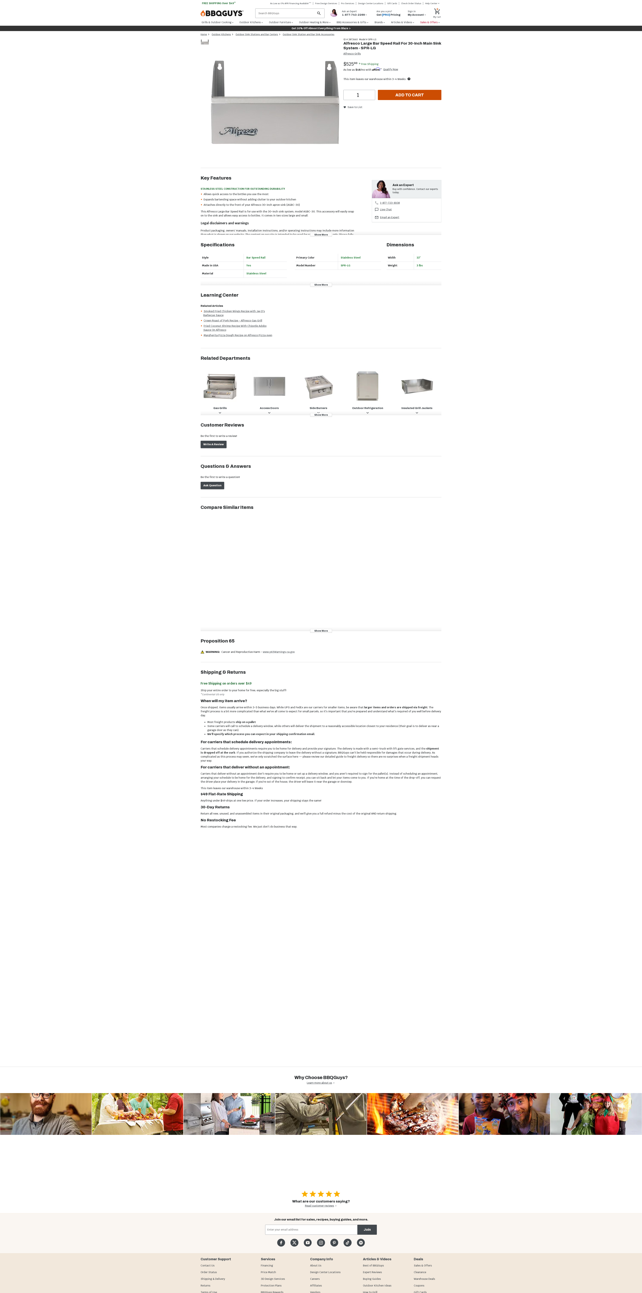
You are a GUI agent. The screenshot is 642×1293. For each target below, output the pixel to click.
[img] (274, 103)
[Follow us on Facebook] (281, 1243)
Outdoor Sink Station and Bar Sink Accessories (308, 34)
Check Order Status (411, 3)
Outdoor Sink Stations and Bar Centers (257, 34)
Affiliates (316, 1285)
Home (204, 34)
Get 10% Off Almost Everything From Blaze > (321, 28)
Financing (267, 1265)
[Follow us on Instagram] (321, 1243)
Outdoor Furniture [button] (280, 22)
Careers (315, 1279)
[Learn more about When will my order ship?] (409, 79)
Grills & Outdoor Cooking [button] (216, 22)
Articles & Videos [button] (401, 22)
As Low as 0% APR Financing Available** (290, 3)
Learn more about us (319, 1083)
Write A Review (213, 444)
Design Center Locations (370, 3)
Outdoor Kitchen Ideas (377, 1285)
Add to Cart (409, 95)
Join (367, 1229)
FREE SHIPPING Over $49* (219, 3)
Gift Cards (392, 3)
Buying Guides (372, 1279)
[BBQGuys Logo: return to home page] (227, 13)
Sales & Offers (423, 1265)
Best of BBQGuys (373, 1265)
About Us (315, 1265)
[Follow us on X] (294, 1243)
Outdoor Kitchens (221, 34)
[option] (205, 45)
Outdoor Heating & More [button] (314, 22)
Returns (205, 1285)
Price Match (268, 1272)
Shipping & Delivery (213, 1279)
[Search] (319, 13)
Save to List (354, 107)
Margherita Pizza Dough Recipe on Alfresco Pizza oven (238, 335)
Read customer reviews (319, 1205)
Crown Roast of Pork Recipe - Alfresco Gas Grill (233, 320)
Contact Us (208, 1265)
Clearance (420, 1272)
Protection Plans (271, 1285)
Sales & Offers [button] (429, 22)
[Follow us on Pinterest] (334, 1243)
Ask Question (212, 485)
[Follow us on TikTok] (347, 1243)
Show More (321, 234)
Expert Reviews (372, 1272)
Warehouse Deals (424, 1279)
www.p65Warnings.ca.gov (279, 652)
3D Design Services (273, 1279)
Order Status (209, 1272)
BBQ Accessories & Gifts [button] (351, 22)
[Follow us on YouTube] (308, 1243)
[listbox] (205, 42)
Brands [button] (378, 22)
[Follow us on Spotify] (361, 1243)
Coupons (419, 1285)
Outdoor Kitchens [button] (250, 22)
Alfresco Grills (352, 53)
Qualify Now (390, 69)
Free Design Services (326, 3)
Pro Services (347, 3)
